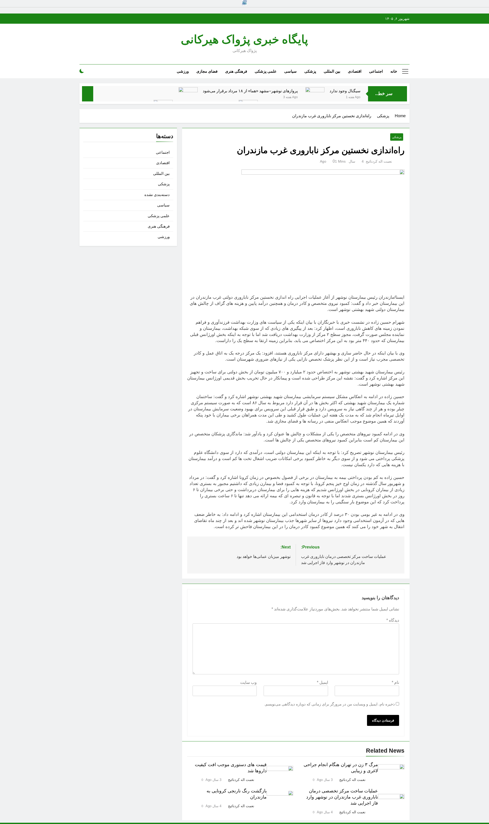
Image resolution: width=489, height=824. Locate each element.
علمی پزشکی (266, 71)
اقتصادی (354, 71)
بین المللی (332, 71)
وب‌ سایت (248, 682)
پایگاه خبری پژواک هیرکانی (244, 39)
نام (395, 682)
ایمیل (322, 682)
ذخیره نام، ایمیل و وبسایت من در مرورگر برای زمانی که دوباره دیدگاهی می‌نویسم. (329, 704)
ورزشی (183, 71)
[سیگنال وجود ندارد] (314, 96)
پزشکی (310, 71)
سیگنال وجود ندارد (345, 90)
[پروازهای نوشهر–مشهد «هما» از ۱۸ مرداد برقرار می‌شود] (188, 96)
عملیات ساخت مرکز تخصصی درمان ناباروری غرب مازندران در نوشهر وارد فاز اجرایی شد (342, 797)
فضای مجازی (207, 71)
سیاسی (290, 71)
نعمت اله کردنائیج (379, 161)
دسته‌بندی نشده (157, 194)
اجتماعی (376, 71)
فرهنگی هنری (236, 71)
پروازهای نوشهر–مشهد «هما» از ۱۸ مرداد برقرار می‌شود (250, 90)
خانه (393, 71)
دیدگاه (392, 620)
